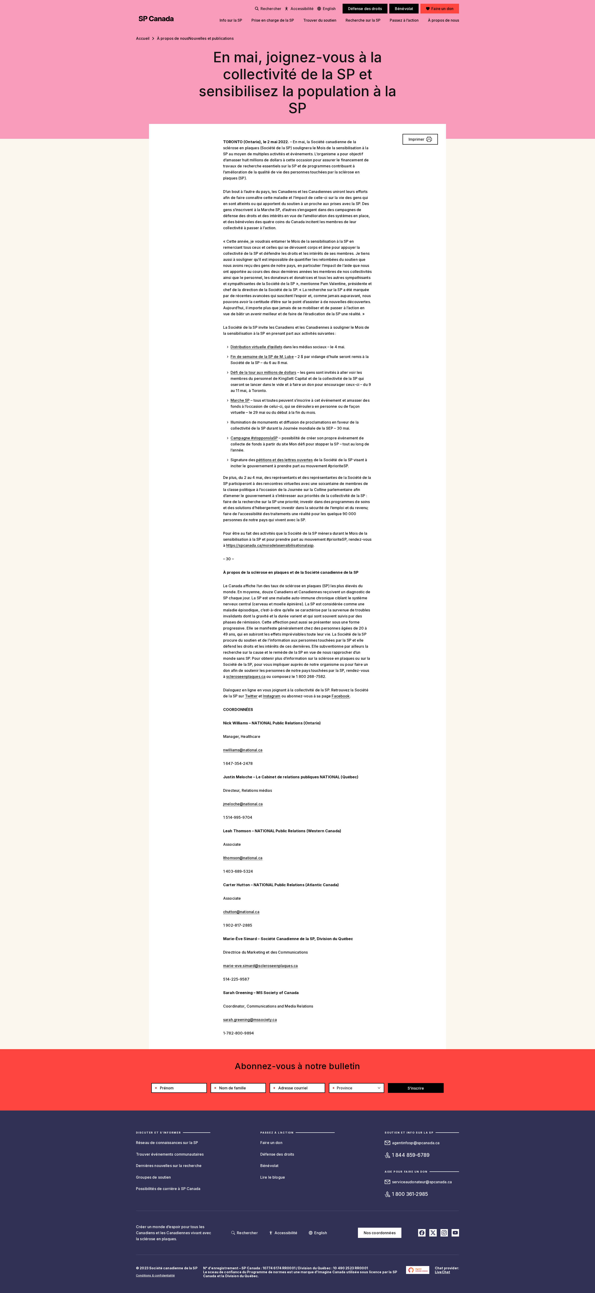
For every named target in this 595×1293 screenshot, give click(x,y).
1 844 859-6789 (411, 1155)
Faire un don (271, 1142)
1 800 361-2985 (410, 1194)
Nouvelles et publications (211, 38)
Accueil (142, 38)
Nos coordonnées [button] (380, 1232)
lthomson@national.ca (242, 857)
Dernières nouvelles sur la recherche (169, 1165)
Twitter (251, 696)
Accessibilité (302, 8)
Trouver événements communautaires (170, 1154)
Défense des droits (277, 1154)
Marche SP (240, 400)
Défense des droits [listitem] (365, 8)
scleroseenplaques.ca (245, 676)
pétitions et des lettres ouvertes (284, 460)
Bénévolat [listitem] (404, 8)
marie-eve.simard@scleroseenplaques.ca (260, 965)
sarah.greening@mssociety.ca (250, 1019)
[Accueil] (156, 18)
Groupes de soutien (153, 1177)
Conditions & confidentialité (155, 1275)
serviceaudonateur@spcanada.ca (422, 1182)
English (329, 8)
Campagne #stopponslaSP (254, 438)
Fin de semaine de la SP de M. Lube (262, 356)
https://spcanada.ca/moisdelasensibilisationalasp (270, 545)
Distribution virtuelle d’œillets (256, 347)
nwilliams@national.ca (242, 750)
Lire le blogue (272, 1177)
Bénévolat (269, 1165)
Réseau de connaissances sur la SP (167, 1142)
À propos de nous (172, 38)
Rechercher (271, 8)
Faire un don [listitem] (442, 8)
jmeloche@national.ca (243, 804)
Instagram (271, 696)
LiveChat (442, 1272)
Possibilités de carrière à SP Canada (168, 1188)
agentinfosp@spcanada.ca (416, 1142)
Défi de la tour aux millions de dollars (263, 372)
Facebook (341, 696)
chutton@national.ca (241, 911)
